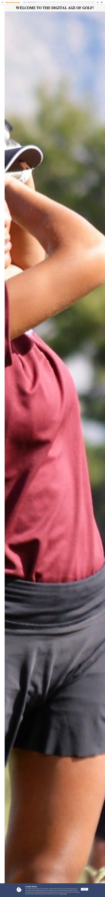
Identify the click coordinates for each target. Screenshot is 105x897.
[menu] (2, 2)
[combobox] (60, 2)
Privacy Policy (63, 894)
